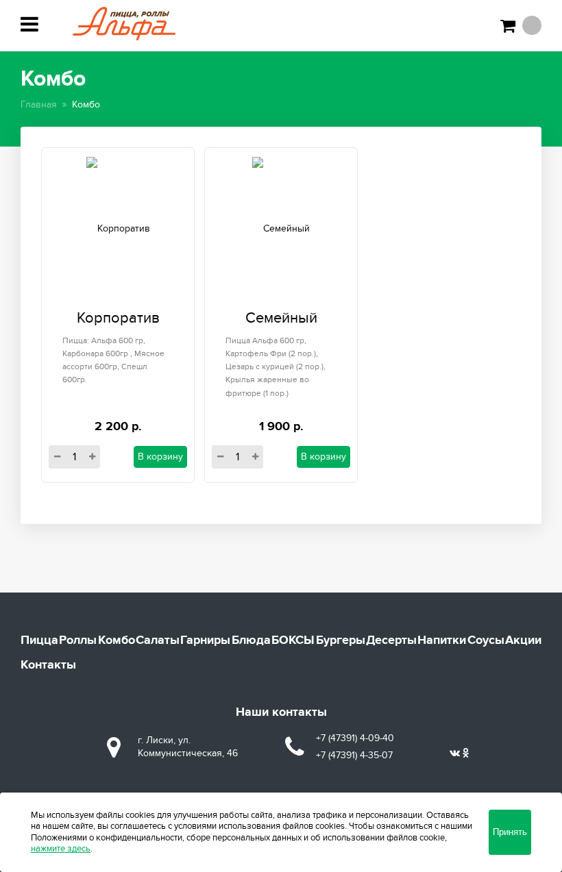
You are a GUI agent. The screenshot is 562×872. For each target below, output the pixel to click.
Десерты (391, 640)
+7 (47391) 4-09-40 (355, 738)
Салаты (158, 640)
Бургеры (340, 640)
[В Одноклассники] (466, 753)
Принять (510, 832)
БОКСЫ (293, 640)
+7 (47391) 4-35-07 (354, 755)
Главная (39, 104)
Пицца (39, 640)
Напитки (441, 640)
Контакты (48, 665)
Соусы (485, 640)
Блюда (251, 640)
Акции (523, 640)
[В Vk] (455, 753)
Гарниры (205, 640)
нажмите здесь (60, 848)
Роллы (78, 640)
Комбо (116, 640)
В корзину (160, 456)
